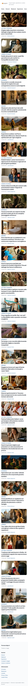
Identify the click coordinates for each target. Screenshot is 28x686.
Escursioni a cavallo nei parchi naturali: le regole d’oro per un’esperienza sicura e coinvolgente (13, 84)
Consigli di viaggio (6, 54)
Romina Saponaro (11, 191)
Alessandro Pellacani (12, 61)
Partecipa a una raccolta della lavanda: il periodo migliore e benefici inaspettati (14, 343)
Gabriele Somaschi (11, 87)
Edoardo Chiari (10, 243)
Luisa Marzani (10, 139)
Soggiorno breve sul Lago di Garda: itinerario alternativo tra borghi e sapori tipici (12, 369)
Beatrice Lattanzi (11, 269)
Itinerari (8, 9)
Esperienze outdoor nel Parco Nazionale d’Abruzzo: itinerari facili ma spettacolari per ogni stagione (13, 135)
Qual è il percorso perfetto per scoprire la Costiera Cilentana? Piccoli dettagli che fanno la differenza (13, 265)
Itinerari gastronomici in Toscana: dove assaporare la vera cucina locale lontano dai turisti (13, 395)
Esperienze (20, 9)
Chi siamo (3, 669)
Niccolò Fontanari (11, 113)
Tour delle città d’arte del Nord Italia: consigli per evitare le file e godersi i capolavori (13, 528)
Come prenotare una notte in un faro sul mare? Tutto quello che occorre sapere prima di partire (13, 607)
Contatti (3, 673)
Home (2, 9)
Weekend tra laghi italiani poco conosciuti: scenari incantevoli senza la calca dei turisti (13, 633)
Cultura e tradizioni (6, 28)
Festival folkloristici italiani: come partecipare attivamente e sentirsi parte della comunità (12, 421)
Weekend (13, 9)
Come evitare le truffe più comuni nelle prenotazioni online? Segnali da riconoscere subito (14, 187)
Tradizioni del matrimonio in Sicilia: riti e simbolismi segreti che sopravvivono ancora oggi (14, 554)
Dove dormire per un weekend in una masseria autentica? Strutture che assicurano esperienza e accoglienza (13, 239)
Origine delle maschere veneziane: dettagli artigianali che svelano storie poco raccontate (13, 32)
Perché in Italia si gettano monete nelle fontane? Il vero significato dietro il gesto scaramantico (14, 291)
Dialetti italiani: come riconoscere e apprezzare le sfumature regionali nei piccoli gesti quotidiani (13, 161)
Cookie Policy (4, 677)
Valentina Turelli (11, 217)
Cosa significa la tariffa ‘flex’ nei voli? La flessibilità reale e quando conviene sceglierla (13, 317)
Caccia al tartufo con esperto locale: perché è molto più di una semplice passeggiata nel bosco (13, 213)
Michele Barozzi (10, 36)
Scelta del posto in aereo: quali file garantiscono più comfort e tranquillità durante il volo (12, 58)
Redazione (3, 671)
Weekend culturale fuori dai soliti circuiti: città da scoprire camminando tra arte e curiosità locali (13, 109)
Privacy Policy (4, 675)
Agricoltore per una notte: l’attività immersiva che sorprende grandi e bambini (12, 474)
